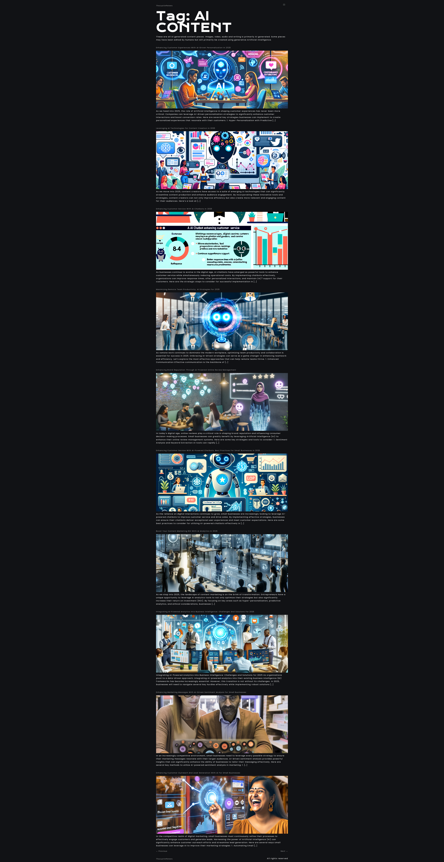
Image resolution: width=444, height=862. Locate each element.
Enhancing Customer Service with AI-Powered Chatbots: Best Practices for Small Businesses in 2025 (208, 450)
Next (284, 851)
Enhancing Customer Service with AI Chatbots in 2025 (184, 209)
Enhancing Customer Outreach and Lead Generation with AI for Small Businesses (198, 773)
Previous (161, 851)
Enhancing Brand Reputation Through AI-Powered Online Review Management (196, 370)
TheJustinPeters (164, 6)
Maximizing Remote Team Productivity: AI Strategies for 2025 (188, 289)
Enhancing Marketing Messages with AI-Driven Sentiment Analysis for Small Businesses (201, 692)
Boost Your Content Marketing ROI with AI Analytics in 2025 (187, 531)
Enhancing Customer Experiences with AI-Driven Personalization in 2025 (193, 47)
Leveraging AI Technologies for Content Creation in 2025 (185, 128)
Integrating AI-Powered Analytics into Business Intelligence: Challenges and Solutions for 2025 (205, 612)
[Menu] (284, 4)
